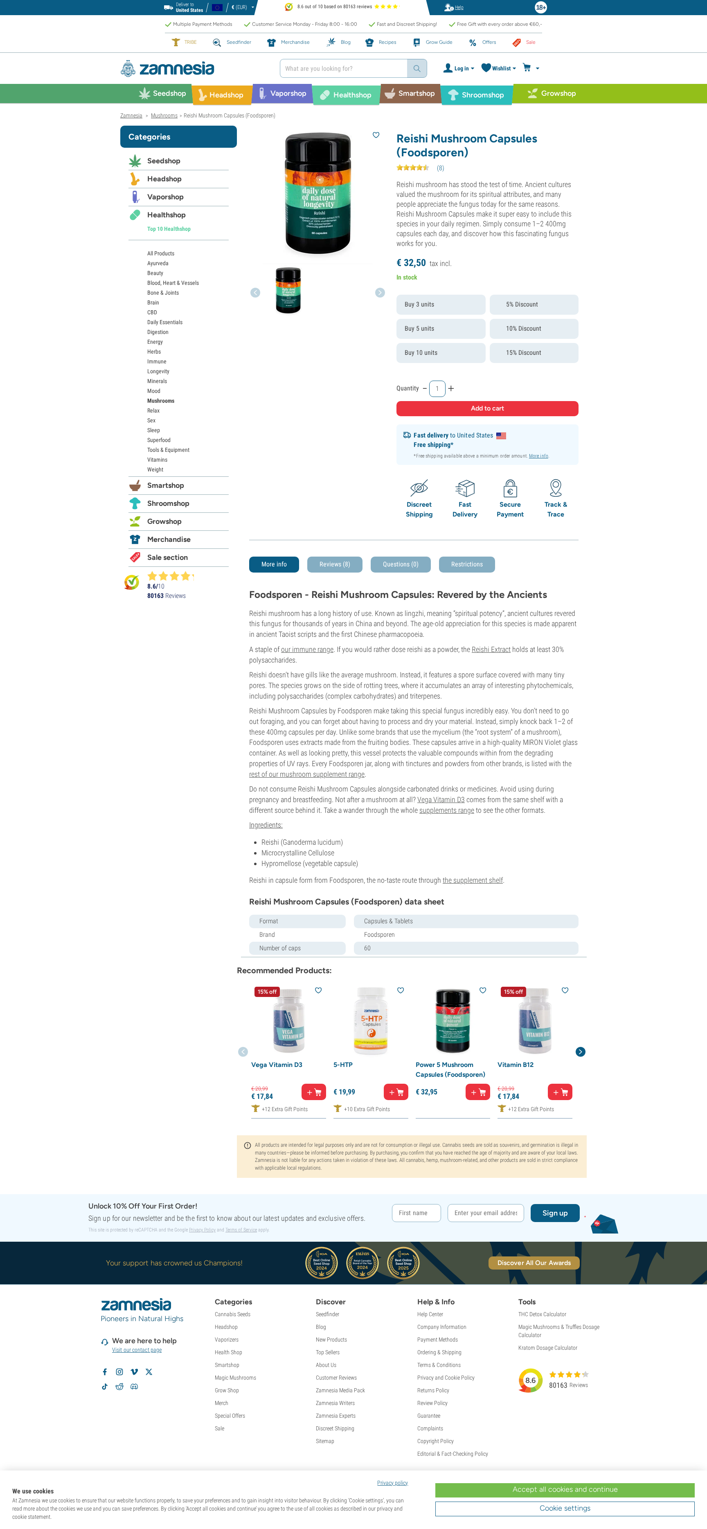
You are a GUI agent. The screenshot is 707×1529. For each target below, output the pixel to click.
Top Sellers (328, 1352)
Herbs (154, 351)
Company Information (441, 1327)
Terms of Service (241, 1230)
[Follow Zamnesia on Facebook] (105, 1372)
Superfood (159, 440)
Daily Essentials (164, 322)
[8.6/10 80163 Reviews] (174, 576)
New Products (331, 1339)
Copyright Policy (435, 1441)
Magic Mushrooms (235, 1377)
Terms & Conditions (439, 1365)
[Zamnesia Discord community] (134, 1386)
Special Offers (230, 1415)
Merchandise (169, 539)
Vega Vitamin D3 (441, 799)
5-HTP (343, 1065)
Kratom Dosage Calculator (547, 1347)
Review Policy (432, 1403)
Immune (157, 361)
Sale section (167, 557)
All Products (160, 253)
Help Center (430, 1314)
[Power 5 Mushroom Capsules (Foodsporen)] (453, 1020)
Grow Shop (227, 1390)
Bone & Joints (163, 292)
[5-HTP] (370, 1020)
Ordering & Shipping (439, 1352)
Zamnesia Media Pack (340, 1390)
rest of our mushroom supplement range (307, 774)
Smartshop (165, 485)
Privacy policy (392, 1482)
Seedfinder (327, 1314)
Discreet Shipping (335, 1428)
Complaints (430, 1428)
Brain (153, 302)
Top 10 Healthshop (169, 229)
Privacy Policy (202, 1230)
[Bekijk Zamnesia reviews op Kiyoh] (131, 582)
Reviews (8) (335, 564)
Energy (155, 341)
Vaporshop (165, 196)
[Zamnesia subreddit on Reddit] (119, 1386)
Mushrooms (160, 400)
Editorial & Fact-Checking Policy (452, 1453)
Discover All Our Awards (534, 1263)
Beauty (155, 273)
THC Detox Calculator (542, 1314)
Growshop (164, 521)
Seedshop (163, 160)
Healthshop (166, 214)
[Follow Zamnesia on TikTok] (105, 1386)
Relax (153, 410)
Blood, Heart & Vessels (173, 283)
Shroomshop (168, 503)
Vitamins (157, 459)
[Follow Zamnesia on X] (149, 1372)
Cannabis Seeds (232, 1314)
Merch (221, 1403)
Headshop (164, 178)
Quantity (407, 388)
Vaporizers (227, 1339)
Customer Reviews (336, 1377)
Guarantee (428, 1415)
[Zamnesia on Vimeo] (134, 1372)
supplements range (446, 810)
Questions (401, 564)
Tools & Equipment (168, 450)
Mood (153, 391)
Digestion (158, 332)
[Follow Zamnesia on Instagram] (119, 1372)
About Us (326, 1365)
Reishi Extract (491, 649)
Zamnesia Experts (336, 1415)
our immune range (307, 649)
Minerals (157, 381)
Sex (151, 420)
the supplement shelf (473, 880)
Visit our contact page (137, 1349)
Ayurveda (158, 263)
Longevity (158, 371)
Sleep (153, 430)
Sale (219, 1428)
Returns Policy (433, 1390)
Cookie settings (565, 1508)
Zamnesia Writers (335, 1403)
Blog (321, 1327)
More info (538, 456)
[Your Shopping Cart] (532, 68)
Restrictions (467, 564)
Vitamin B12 (516, 1065)
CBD (152, 312)
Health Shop (228, 1352)
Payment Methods (437, 1339)
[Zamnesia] (194, 68)
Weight (155, 469)
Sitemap (325, 1441)
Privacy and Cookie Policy (446, 1377)
